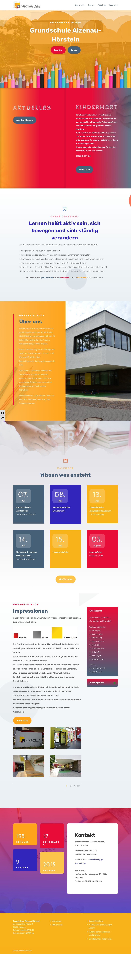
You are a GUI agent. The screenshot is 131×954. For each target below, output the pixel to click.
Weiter (76, 785)
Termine (58, 50)
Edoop (74, 50)
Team (90, 5)
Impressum (56, 921)
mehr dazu (84, 169)
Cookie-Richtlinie (96, 921)
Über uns (79, 5)
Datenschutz (57, 925)
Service (112, 5)
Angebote (102, 5)
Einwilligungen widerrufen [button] (100, 939)
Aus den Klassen (24, 120)
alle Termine (65, 579)
